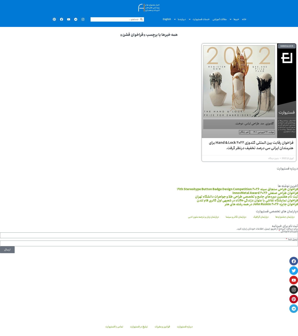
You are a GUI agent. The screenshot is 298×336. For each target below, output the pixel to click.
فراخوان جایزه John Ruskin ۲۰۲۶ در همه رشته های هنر (261, 204)
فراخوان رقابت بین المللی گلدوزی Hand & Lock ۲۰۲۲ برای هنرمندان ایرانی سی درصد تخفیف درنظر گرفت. (251, 145)
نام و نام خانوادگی (289, 231)
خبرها (236, 19)
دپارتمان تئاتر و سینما (236, 217)
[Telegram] (75, 19)
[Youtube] (68, 19)
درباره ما (182, 19)
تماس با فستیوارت (114, 327)
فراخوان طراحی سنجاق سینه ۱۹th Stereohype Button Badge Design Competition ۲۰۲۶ (237, 189)
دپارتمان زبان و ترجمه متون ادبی (203, 217)
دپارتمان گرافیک (261, 217)
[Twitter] (293, 270)
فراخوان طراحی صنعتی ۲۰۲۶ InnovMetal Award (265, 193)
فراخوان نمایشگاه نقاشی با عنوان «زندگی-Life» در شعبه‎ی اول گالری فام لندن (247, 200)
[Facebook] (61, 19)
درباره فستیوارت (185, 327)
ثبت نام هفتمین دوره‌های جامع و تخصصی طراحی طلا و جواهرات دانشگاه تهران (246, 196)
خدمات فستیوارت (201, 19)
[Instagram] (83, 19)
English (167, 19)
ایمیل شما (293, 239)
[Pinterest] (54, 19)
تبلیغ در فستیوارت (139, 327)
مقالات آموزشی (219, 19)
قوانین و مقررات (162, 327)
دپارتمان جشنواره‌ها (285, 217)
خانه (244, 19)
